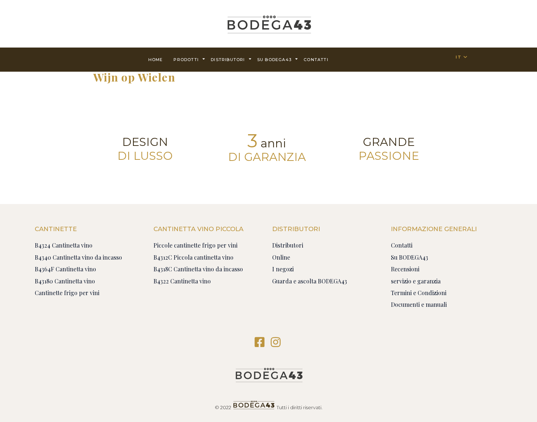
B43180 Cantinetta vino (65, 281)
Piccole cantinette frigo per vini (195, 245)
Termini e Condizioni (418, 293)
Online (281, 257)
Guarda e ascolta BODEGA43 (309, 281)
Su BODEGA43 (274, 59)
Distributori (228, 59)
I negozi (283, 269)
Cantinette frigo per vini (67, 293)
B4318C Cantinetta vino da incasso (198, 269)
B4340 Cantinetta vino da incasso (78, 257)
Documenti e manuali (419, 304)
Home (155, 59)
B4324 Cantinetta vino (63, 245)
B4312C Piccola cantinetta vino (193, 257)
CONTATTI (316, 59)
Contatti (401, 245)
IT (458, 57)
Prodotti (186, 59)
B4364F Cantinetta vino (65, 269)
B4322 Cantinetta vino (182, 281)
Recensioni (405, 269)
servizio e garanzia (416, 281)
